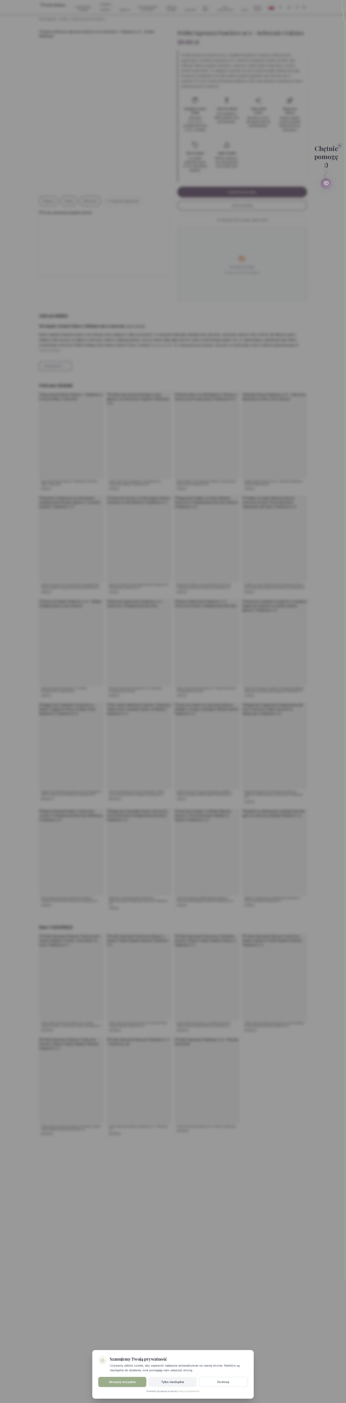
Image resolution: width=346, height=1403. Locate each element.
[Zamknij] (340, 146)
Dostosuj (223, 1382)
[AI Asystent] (326, 183)
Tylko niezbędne (172, 1382)
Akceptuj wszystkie (122, 1382)
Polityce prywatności (188, 1391)
